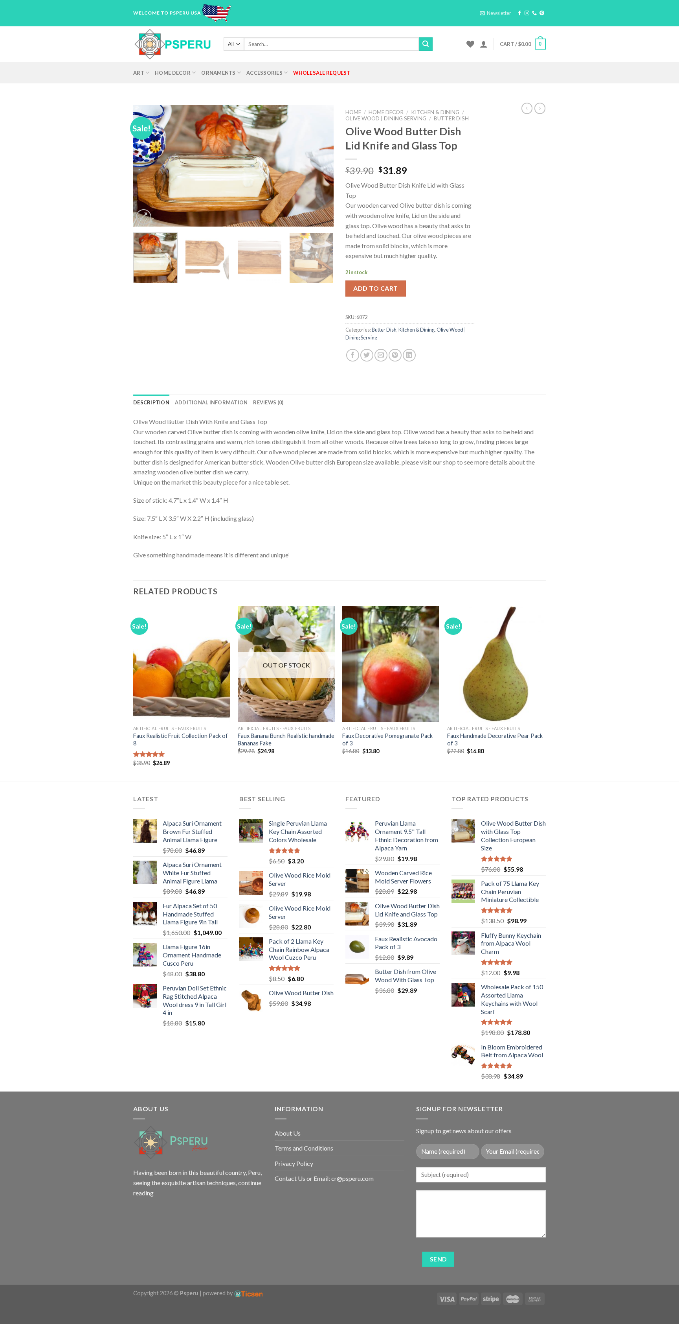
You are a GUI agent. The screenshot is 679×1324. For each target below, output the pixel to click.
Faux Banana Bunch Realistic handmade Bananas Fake (286, 739)
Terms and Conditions (304, 1148)
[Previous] (147, 165)
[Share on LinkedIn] (409, 355)
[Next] (320, 165)
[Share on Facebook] (352, 355)
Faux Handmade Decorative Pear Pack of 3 (495, 739)
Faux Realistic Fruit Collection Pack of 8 (180, 739)
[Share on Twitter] (366, 355)
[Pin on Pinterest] (395, 355)
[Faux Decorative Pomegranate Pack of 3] (390, 664)
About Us (288, 1133)
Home (353, 112)
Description (151, 402)
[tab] (151, 402)
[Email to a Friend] (380, 355)
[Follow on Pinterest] (542, 13)
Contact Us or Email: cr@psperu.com (324, 1178)
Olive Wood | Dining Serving (385, 118)
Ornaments (218, 73)
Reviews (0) (268, 402)
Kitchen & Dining (435, 112)
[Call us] (534, 13)
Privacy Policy (294, 1163)
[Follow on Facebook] (519, 13)
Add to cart (375, 288)
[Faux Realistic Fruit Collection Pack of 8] (181, 664)
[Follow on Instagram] (527, 13)
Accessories (264, 73)
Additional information (211, 402)
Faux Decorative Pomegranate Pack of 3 (387, 739)
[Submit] (425, 44)
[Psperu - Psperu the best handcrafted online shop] (172, 44)
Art (138, 73)
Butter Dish (451, 118)
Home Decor (173, 73)
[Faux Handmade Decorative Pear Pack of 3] (495, 664)
